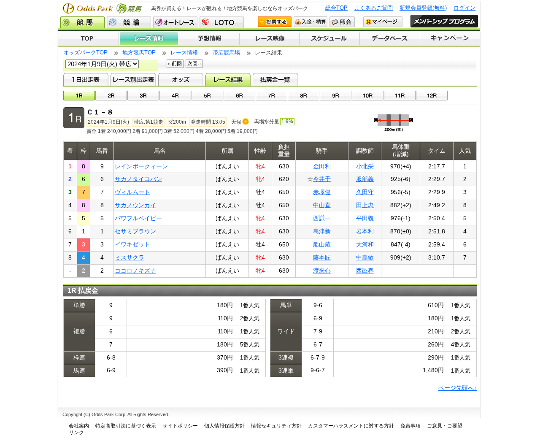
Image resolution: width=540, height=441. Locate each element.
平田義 (365, 218)
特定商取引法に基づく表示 (125, 425)
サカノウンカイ (135, 205)
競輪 (129, 22)
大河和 (365, 244)
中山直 (322, 205)
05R (207, 95)
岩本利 (365, 231)
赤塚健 (322, 192)
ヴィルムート (132, 192)
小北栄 (365, 166)
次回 (194, 64)
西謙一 (322, 218)
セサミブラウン (135, 231)
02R (111, 95)
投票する (275, 21)
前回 (175, 64)
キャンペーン (450, 39)
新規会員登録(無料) (423, 8)
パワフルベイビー (138, 218)
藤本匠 (322, 257)
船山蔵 (322, 244)
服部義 (365, 179)
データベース (390, 39)
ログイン (464, 8)
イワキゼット (132, 244)
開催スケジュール (329, 39)
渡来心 (322, 270)
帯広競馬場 (226, 52)
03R (143, 95)
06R (239, 95)
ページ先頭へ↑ (457, 387)
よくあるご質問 (373, 8)
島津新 (322, 231)
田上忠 (365, 205)
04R (175, 95)
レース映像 (269, 39)
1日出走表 (85, 79)
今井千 (322, 179)
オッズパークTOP (85, 52)
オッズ (180, 79)
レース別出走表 (133, 79)
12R (432, 95)
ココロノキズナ (135, 270)
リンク (76, 432)
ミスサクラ (129, 257)
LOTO (222, 22)
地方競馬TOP (139, 52)
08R (303, 95)
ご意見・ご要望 (444, 425)
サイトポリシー (180, 425)
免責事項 (410, 425)
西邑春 (365, 270)
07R (271, 95)
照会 (342, 21)
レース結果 (228, 79)
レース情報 (149, 39)
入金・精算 (310, 21)
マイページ (382, 21)
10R (367, 95)
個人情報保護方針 (224, 425)
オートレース (175, 22)
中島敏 (365, 257)
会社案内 (79, 425)
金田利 (322, 166)
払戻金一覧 (275, 79)
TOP (88, 39)
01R (79, 95)
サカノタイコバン (138, 179)
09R (335, 95)
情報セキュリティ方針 (276, 425)
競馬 (82, 22)
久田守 (365, 192)
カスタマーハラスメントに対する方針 (351, 425)
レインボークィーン (141, 166)
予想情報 (209, 39)
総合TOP (336, 8)
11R (400, 95)
